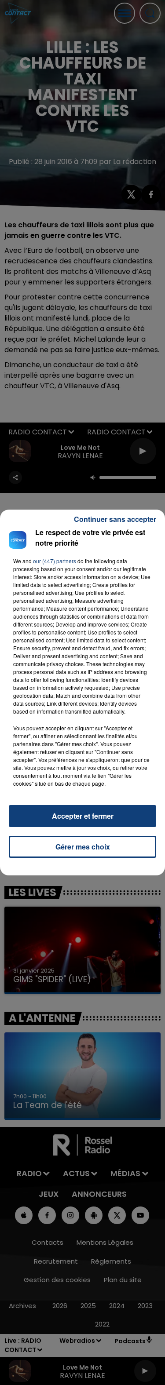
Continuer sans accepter (115, 519)
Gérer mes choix (82, 847)
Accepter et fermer (83, 816)
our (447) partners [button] (54, 561)
